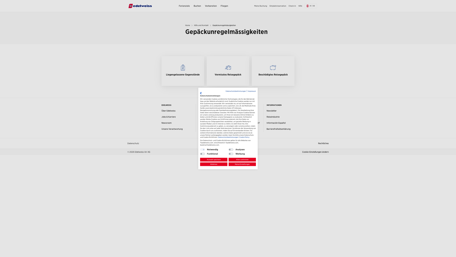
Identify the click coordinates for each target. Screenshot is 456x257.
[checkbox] (231, 149)
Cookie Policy (244, 137)
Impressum (252, 91)
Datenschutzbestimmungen (236, 91)
